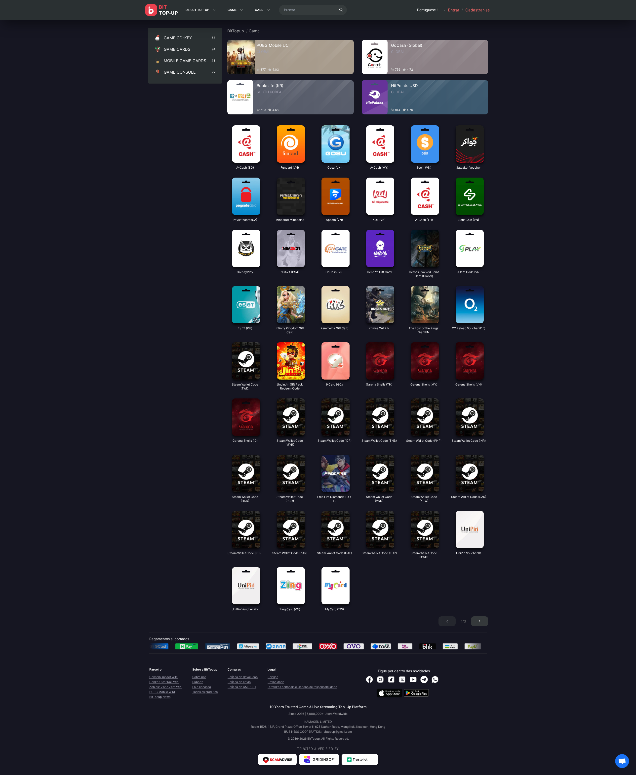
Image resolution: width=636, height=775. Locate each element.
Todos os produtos (205, 692)
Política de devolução (243, 677)
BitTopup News (159, 697)
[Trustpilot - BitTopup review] (360, 759)
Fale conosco (201, 687)
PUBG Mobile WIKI (162, 692)
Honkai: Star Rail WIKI (164, 682)
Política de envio (239, 682)
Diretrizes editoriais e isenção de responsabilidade (302, 687)
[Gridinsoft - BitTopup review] (319, 759)
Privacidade (276, 682)
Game (254, 30)
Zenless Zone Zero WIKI (165, 687)
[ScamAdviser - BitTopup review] (277, 759)
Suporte (197, 682)
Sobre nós (199, 677)
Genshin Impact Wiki (163, 677)
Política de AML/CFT (242, 687)
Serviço (273, 677)
